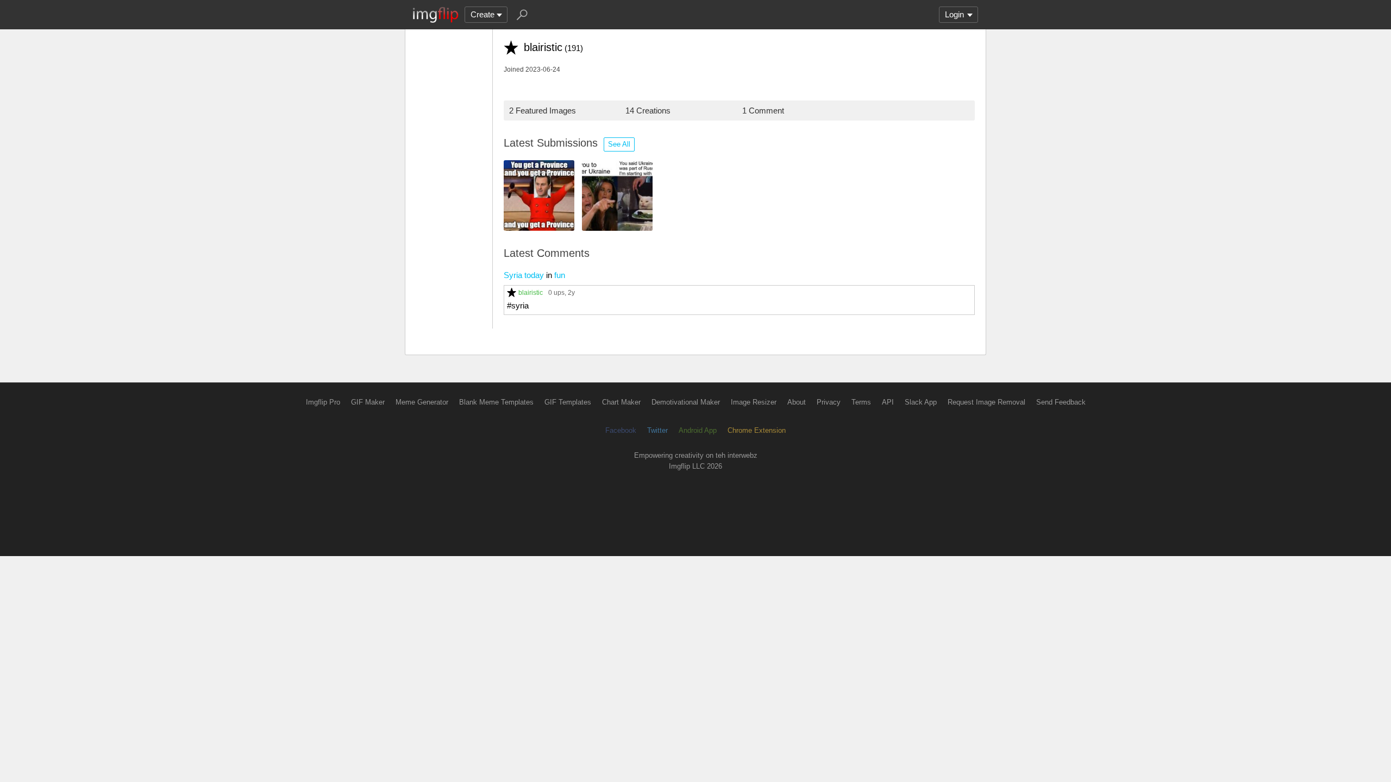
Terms (861, 402)
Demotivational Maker (685, 402)
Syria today (524, 275)
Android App (698, 430)
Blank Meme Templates (496, 402)
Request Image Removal (986, 402)
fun (559, 275)
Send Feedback (1061, 402)
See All (619, 144)
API (888, 402)
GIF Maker (368, 402)
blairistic (530, 292)
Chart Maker (621, 402)
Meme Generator (422, 402)
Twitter (657, 430)
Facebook (620, 430)
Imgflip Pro (323, 402)
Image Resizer (753, 402)
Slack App (921, 402)
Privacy (829, 402)
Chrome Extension (757, 430)
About (796, 402)
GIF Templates (567, 402)
